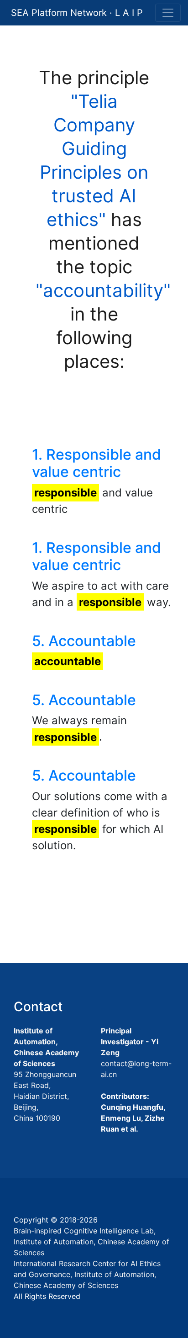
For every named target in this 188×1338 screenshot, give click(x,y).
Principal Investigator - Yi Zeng (129, 1041)
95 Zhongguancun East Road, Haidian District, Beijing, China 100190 (45, 1096)
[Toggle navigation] (168, 13)
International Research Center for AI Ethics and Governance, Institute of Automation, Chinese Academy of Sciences (87, 1274)
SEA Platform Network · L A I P (77, 12)
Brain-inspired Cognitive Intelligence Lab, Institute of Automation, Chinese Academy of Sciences (91, 1241)
